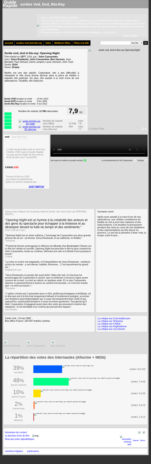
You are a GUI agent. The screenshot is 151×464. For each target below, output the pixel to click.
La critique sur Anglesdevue (112, 326)
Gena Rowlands (20, 59)
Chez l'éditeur (130, 35)
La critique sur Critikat (109, 323)
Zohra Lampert (36, 62)
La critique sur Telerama (110, 321)
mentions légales (14, 451)
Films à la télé (81, 43)
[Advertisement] (74, 198)
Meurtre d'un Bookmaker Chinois (70, 246)
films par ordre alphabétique (19, 439)
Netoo (142, 440)
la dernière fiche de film (17, 435)
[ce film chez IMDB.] (30, 124)
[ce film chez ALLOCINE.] (30, 129)
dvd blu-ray (19, 136)
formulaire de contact (16, 432)
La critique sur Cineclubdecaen (114, 318)
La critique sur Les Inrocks (111, 329)
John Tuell (67, 62)
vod (7, 136)
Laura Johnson (53, 62)
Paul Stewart (21, 62)
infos (48, 43)
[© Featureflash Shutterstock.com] (5, 342)
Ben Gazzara (57, 59)
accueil (9, 43)
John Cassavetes (48, 56)
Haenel (136, 440)
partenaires (33, 451)
